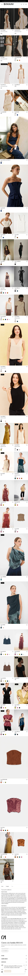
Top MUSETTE (17, 30)
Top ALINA (3, 473)
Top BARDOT (17, 84)
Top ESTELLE (3, 84)
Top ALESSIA (3, 316)
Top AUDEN (3, 234)
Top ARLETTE (3, 502)
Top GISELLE (17, 288)
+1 (9, 319)
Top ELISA (3, 288)
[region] (14, 1)
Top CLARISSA (18, 261)
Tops (12, 886)
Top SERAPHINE (18, 57)
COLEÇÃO (7, 886)
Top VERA (17, 234)
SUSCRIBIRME (5, 950)
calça (11, 894)
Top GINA (2, 57)
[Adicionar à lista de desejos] (13, 30)
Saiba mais (7, 971)
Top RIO (2, 880)
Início (2, 886)
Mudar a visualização (20, 6)
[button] (2, 4)
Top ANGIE (3, 528)
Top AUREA (3, 624)
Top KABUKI (3, 366)
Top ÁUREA (17, 316)
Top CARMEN (3, 576)
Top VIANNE (3, 30)
